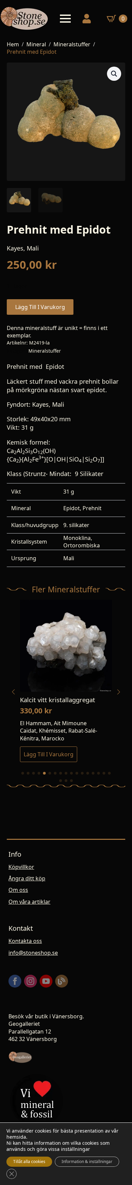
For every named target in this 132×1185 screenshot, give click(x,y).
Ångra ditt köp (26, 878)
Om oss (18, 890)
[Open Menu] (65, 18)
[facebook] (14, 981)
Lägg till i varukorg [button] (48, 754)
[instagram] (30, 981)
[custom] (61, 981)
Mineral (36, 44)
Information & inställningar (87, 1161)
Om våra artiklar (29, 901)
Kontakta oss (25, 941)
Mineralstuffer (71, 44)
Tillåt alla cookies (29, 1161)
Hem (13, 44)
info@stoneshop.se (33, 952)
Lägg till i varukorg (40, 307)
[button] (114, 74)
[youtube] (46, 981)
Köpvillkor (21, 867)
